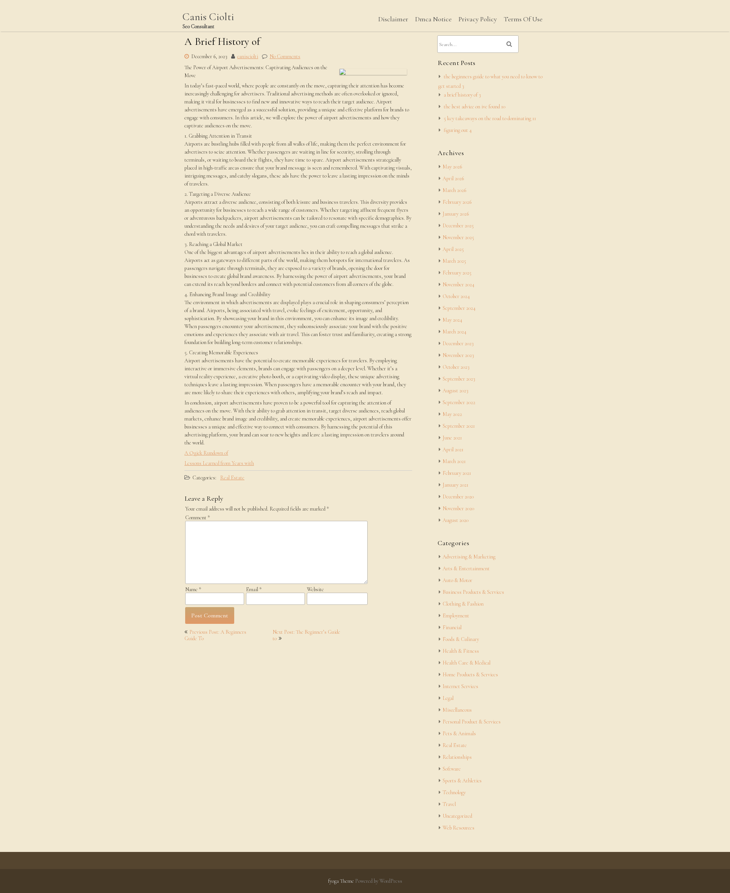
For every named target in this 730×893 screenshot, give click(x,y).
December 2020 (458, 496)
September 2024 (459, 308)
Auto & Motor (457, 580)
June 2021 (452, 438)
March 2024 (455, 331)
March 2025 (454, 261)
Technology (454, 792)
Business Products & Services (473, 592)
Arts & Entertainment (466, 568)
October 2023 (456, 367)
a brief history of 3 (462, 95)
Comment (197, 517)
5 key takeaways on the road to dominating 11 (490, 118)
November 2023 (458, 355)
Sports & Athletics (462, 780)
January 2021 (455, 485)
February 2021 (457, 473)
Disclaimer (393, 19)
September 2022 (459, 402)
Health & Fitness (461, 651)
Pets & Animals (459, 733)
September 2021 (459, 426)
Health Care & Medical (466, 663)
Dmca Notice (433, 19)
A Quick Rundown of (206, 453)
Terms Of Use (523, 19)
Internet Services (460, 686)
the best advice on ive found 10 (474, 106)
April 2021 (453, 449)
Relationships (457, 757)
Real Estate (232, 477)
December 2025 (458, 225)
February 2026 (457, 202)
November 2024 (458, 284)
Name (193, 589)
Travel (449, 804)
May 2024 (452, 320)
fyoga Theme (341, 881)
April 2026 (453, 178)
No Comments (285, 56)
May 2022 (452, 414)
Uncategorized (457, 816)
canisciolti (247, 56)
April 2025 (453, 249)
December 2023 (458, 343)
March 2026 (454, 190)
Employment (456, 615)
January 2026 (456, 214)
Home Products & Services (470, 674)
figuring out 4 (458, 130)
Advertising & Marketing (469, 557)
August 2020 (455, 520)
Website (315, 589)
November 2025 (458, 237)
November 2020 (458, 508)
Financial (452, 627)
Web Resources (458, 828)
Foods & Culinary (461, 639)
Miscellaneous (457, 710)
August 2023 (455, 390)
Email (254, 589)
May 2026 (452, 166)
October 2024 (456, 296)
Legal (448, 698)
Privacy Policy (478, 19)
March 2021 (454, 461)
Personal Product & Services (472, 722)
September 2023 (459, 379)
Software (452, 769)
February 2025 (457, 273)
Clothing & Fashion (463, 604)
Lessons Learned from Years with (219, 463)
